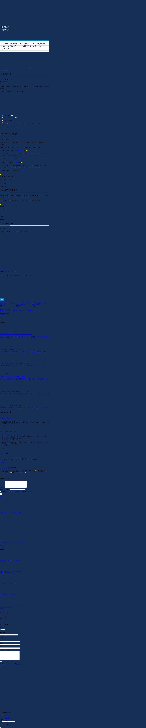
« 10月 (1, 621)
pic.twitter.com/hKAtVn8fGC (34, 167)
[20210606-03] (16, 108)
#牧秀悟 (17, 162)
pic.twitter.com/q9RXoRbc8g (14, 155)
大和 (2, 310)
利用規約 (17, 664)
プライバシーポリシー (10, 664)
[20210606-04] (16, 249)
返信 (3, 426)
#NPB (31, 123)
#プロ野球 (5, 120)
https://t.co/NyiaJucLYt (12, 123)
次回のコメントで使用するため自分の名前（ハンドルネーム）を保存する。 (16, 491)
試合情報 (3, 309)
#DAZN (5, 123)
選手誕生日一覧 (8, 716)
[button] (14, 721)
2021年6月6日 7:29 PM (6, 468)
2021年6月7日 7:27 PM (6, 418)
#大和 (6, 115)
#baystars (18, 123)
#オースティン (20, 150)
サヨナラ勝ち (33, 310)
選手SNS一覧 (7, 718)
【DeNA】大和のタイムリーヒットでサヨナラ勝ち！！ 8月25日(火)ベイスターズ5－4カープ (7, 303)
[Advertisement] (24, 36)
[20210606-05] (16, 265)
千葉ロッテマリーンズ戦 (25, 310)
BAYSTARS (16, 310)
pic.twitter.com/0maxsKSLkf (38, 123)
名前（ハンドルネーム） (5, 489)
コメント (2, 487)
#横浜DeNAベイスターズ (25, 123)
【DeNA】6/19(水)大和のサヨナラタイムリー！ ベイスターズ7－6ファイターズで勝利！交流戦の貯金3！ (23, 303)
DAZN (3, 112)
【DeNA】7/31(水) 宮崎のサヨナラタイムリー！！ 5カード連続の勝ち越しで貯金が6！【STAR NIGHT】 (39, 303)
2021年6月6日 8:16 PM (6, 454)
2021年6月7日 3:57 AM (6, 432)
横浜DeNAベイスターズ (10, 309)
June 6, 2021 (17, 126)
